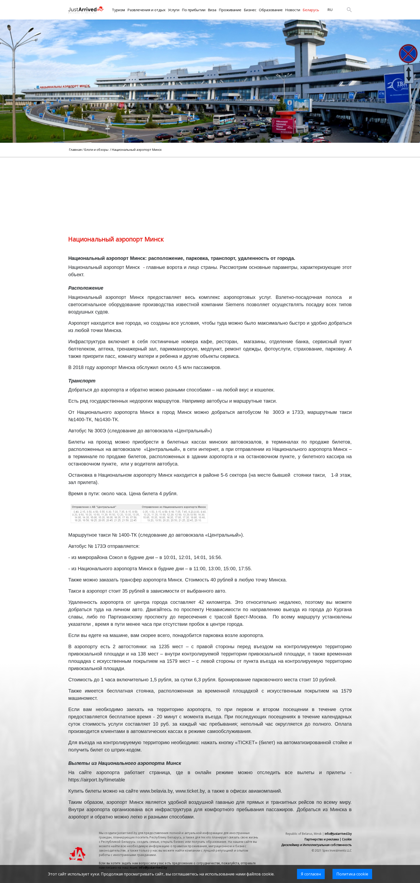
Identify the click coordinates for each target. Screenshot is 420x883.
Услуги (173, 9)
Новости (292, 9)
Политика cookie (352, 874)
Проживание (230, 9)
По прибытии (193, 9)
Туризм (118, 9)
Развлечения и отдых (146, 9)
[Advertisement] (210, 191)
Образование (271, 9)
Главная (75, 149)
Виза (212, 9)
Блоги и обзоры (97, 149)
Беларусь (311, 9)
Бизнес (250, 9)
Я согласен (311, 874)
